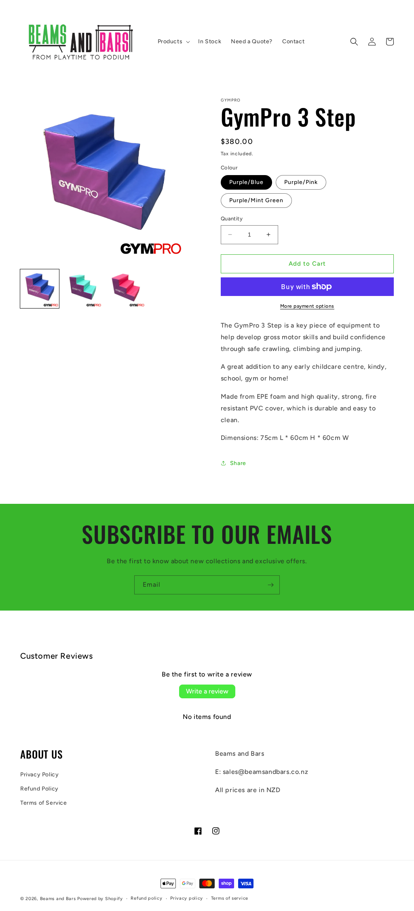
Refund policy (146, 898)
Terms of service (229, 898)
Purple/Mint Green (256, 200)
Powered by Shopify (100, 898)
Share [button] (238, 463)
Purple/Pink (301, 182)
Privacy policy (186, 898)
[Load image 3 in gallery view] (125, 288)
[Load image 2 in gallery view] (82, 288)
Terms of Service (43, 802)
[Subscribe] (270, 584)
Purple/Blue (246, 182)
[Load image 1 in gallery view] (39, 288)
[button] (173, 41)
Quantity (232, 219)
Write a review (207, 691)
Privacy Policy (39, 774)
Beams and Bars (58, 898)
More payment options (307, 306)
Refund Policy (39, 788)
